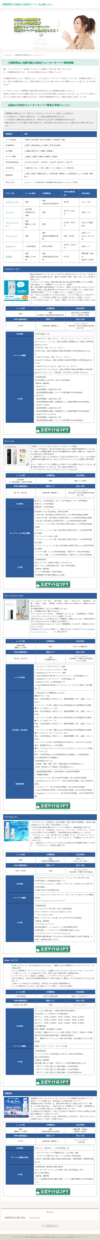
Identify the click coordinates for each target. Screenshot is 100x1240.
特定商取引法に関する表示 (15, 1217)
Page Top (50, 1226)
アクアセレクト (12, 236)
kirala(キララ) (11, 246)
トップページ (7, 55)
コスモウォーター (12, 202)
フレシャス (10, 212)
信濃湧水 (9, 257)
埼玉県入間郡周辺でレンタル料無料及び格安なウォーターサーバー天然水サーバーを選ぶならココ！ (36, 24)
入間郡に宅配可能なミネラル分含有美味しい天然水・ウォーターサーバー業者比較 (49, 1237)
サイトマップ (35, 1217)
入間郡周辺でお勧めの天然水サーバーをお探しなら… (27, 4)
